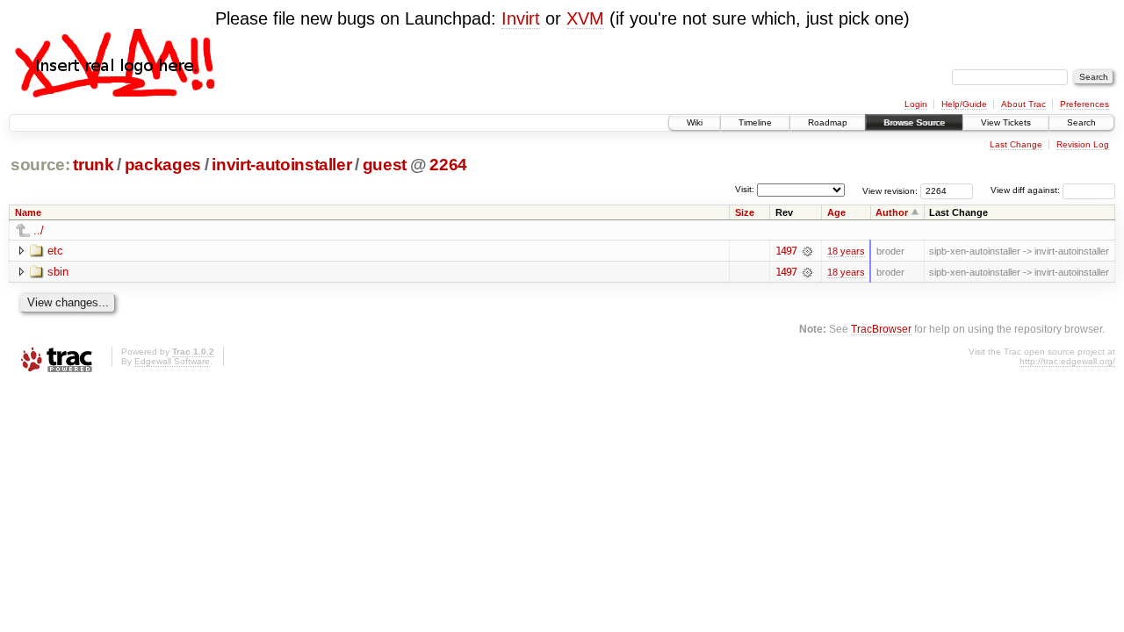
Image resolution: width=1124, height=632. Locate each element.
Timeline (755, 122)
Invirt (520, 18)
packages (163, 164)
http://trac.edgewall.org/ (1067, 361)
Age (836, 212)
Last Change (1016, 144)
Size (744, 212)
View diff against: (1027, 190)
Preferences (1084, 104)
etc (55, 250)
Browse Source (914, 122)
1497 (785, 251)
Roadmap (827, 122)
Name (28, 212)
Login (915, 104)
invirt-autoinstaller (281, 164)
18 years (846, 251)
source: (40, 164)
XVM (585, 18)
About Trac (1023, 104)
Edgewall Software (172, 361)
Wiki (694, 122)
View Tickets (1006, 122)
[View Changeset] (807, 251)
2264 (448, 164)
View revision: (890, 190)
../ (38, 230)
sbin (57, 271)
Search (1081, 122)
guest (385, 164)
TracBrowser (881, 328)
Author (891, 212)
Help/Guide (964, 104)
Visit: (744, 189)
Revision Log (1082, 144)
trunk (93, 164)
